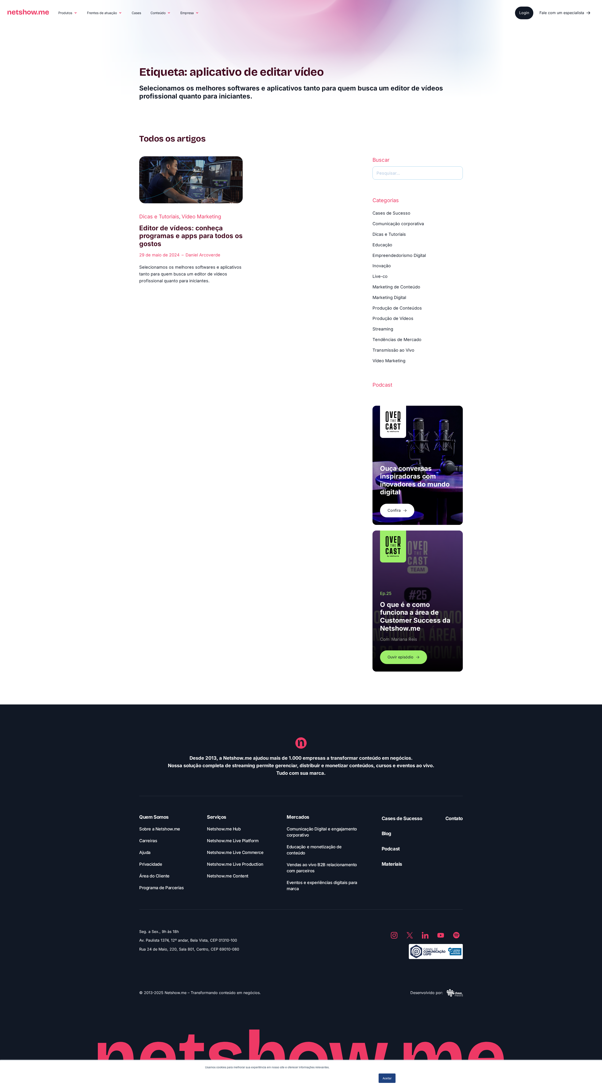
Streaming (382, 328)
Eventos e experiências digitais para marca (322, 885)
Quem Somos (154, 817)
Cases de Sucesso (391, 213)
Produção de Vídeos (392, 318)
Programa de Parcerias (161, 887)
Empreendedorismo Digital (399, 255)
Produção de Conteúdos (397, 308)
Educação (382, 244)
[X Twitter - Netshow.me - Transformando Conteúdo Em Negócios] (409, 935)
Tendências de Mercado (396, 339)
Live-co (380, 276)
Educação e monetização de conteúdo (314, 849)
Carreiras (148, 840)
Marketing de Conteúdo (396, 286)
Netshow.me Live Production (235, 864)
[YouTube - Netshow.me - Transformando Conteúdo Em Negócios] (440, 935)
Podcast (391, 849)
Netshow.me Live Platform (232, 840)
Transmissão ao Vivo (393, 350)
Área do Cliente (154, 875)
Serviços (216, 817)
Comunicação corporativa (398, 223)
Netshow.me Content (227, 875)
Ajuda (144, 852)
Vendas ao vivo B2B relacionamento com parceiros (322, 867)
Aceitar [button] (387, 1078)
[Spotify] (456, 935)
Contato (454, 818)
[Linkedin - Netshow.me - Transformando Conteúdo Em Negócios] (425, 935)
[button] (68, 13)
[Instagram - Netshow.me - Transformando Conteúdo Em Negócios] (394, 935)
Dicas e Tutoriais (159, 216)
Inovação (381, 265)
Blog (386, 833)
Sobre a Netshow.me (159, 828)
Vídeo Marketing (201, 216)
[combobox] (417, 173)
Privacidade (150, 864)
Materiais (392, 864)
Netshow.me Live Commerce (235, 852)
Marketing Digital (389, 297)
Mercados (298, 817)
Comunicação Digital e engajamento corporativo (322, 831)
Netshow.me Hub (224, 828)
